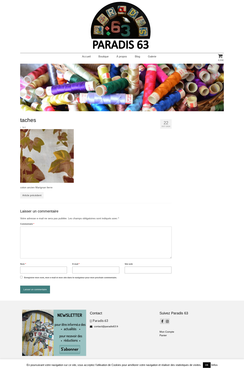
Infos (214, 364)
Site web (129, 264)
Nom (23, 264)
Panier (163, 335)
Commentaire (27, 224)
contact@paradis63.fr (105, 326)
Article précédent (31, 195)
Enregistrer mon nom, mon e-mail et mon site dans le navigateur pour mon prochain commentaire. (70, 277)
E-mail (75, 264)
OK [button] (206, 365)
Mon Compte (167, 331)
